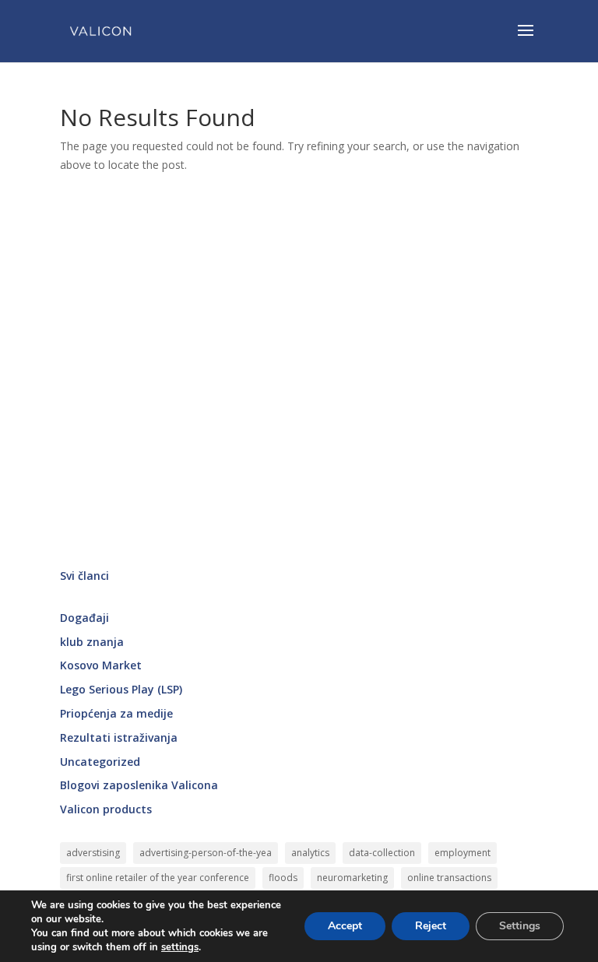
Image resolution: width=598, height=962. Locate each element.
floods (283, 877)
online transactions (449, 877)
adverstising (93, 852)
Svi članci (84, 575)
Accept (345, 925)
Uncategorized (100, 761)
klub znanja (92, 641)
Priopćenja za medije (116, 713)
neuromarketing (352, 877)
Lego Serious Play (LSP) (121, 689)
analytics (310, 852)
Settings (519, 925)
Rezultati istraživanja (119, 737)
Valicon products (106, 809)
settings (180, 947)
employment (462, 852)
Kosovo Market (101, 665)
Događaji (84, 617)
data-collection (382, 852)
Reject (430, 925)
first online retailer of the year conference (157, 877)
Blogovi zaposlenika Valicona (139, 785)
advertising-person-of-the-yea (205, 852)
